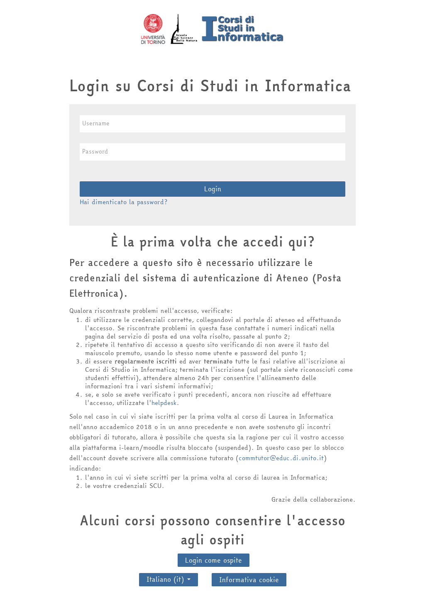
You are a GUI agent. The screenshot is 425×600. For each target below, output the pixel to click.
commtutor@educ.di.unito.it (281, 458)
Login (212, 189)
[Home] (212, 28)
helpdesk (163, 402)
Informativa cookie (249, 580)
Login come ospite (213, 560)
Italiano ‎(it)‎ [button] (166, 577)
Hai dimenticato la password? (123, 202)
